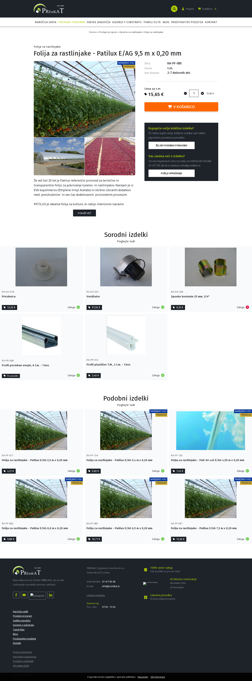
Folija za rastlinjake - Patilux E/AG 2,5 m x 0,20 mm (35, 460)
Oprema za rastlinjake (130, 32)
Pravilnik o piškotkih (23, 661)
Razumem (143, 676)
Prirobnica (8, 296)
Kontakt (211, 22)
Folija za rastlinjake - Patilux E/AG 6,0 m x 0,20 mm (35, 528)
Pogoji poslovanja (22, 652)
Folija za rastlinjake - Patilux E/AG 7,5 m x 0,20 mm (204, 528)
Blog (166, 22)
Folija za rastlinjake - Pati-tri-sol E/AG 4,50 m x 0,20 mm (207, 460)
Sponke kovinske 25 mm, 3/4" (190, 296)
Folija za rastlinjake (153, 32)
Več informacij (158, 676)
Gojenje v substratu (126, 22)
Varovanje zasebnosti (24, 656)
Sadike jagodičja (98, 22)
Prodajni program (71, 22)
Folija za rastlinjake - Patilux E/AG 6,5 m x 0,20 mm (119, 528)
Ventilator (93, 296)
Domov (93, 32)
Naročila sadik (45, 22)
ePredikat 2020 (21, 665)
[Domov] (49, 12)
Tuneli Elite (152, 22)
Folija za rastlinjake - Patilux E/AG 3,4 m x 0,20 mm (119, 460)
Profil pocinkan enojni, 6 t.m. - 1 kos (25, 365)
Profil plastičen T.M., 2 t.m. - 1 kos (108, 364)
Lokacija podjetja (96, 595)
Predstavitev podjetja (187, 22)
